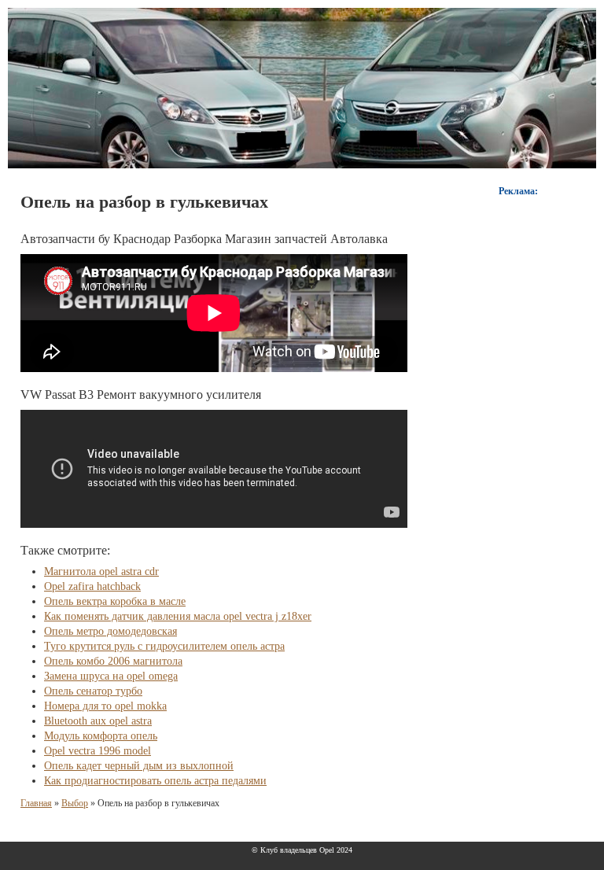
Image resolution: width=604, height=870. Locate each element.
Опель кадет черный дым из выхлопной (139, 766)
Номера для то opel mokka (105, 706)
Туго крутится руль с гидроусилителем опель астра (164, 646)
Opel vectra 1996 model (97, 751)
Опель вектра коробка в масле (115, 601)
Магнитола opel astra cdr (101, 571)
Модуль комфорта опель (100, 736)
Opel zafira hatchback (92, 586)
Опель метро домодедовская (110, 631)
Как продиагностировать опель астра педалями (155, 781)
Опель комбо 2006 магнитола (113, 661)
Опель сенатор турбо (93, 691)
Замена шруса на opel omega (111, 676)
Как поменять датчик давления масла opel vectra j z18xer (177, 616)
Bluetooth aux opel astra (98, 721)
